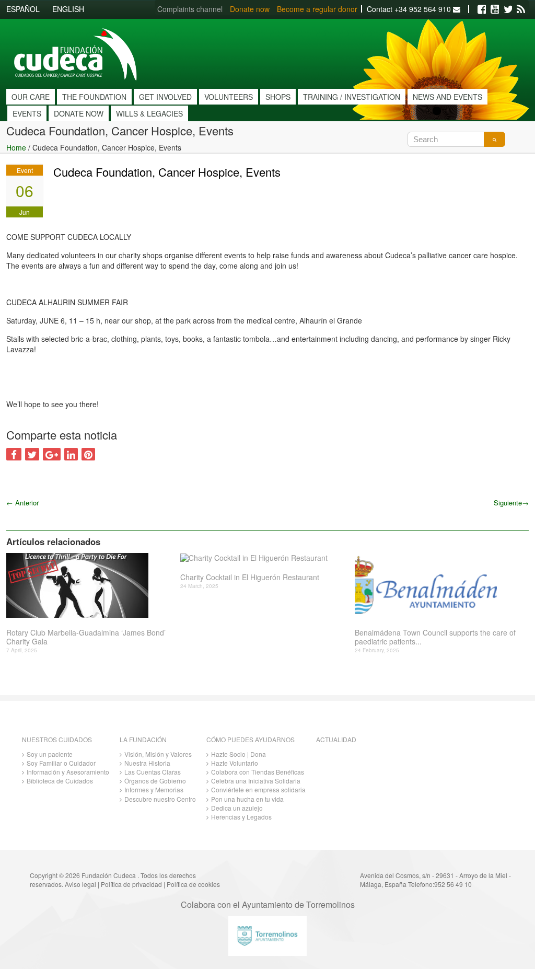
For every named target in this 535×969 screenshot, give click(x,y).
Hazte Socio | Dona (238, 753)
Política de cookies (193, 884)
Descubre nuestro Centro (160, 798)
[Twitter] (508, 9)
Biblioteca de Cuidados (60, 780)
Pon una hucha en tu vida (247, 798)
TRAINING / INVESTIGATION (351, 96)
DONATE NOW (78, 113)
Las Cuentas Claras (152, 771)
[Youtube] (495, 9)
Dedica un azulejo (237, 807)
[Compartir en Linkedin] (71, 454)
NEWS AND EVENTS (447, 96)
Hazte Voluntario (234, 762)
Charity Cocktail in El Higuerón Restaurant (249, 577)
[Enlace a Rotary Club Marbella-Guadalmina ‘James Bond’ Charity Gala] (89, 585)
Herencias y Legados (241, 816)
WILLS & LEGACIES (149, 113)
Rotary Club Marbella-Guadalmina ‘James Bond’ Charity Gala (86, 637)
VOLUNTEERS (228, 96)
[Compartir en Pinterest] (88, 454)
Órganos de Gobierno (155, 780)
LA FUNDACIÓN (143, 739)
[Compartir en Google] (51, 454)
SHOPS (277, 96)
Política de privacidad (131, 884)
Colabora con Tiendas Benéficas (257, 771)
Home (16, 147)
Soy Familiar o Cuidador (61, 762)
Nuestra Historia (147, 762)
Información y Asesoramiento (68, 771)
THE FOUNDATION (94, 96)
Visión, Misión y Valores (158, 753)
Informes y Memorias (153, 789)
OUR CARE (30, 96)
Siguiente (511, 502)
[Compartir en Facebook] (14, 454)
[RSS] (521, 9)
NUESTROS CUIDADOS (57, 739)
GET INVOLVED (165, 96)
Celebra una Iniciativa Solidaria (255, 780)
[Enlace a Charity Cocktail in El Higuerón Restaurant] (263, 558)
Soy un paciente (50, 753)
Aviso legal (80, 884)
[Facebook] (482, 9)
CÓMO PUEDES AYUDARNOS (250, 739)
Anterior (22, 502)
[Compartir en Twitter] (32, 454)
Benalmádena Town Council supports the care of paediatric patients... (435, 637)
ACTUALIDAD (336, 739)
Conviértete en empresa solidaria (258, 789)
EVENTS (27, 113)
